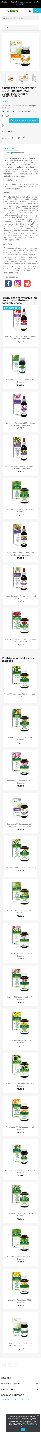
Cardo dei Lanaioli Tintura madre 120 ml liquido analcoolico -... (20, 597)
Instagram (16, 1365)
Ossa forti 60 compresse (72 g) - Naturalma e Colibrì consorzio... (20, 1344)
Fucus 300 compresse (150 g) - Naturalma (20, 694)
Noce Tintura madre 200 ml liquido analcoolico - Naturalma (20, 554)
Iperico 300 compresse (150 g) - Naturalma (20, 1301)
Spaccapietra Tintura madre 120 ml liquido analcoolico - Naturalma (20, 467)
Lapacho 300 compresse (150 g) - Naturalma (20, 782)
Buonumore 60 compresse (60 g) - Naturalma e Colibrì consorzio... (20, 825)
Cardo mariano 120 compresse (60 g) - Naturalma (20, 1171)
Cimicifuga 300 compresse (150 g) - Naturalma (21, 1214)
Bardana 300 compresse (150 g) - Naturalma (20, 998)
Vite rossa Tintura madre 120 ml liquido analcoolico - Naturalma (20, 337)
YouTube (10, 1365)
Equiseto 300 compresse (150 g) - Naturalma (20, 911)
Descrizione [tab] (10, 148)
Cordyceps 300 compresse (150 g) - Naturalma (20, 1128)
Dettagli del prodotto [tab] (15, 152)
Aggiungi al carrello (24, 120)
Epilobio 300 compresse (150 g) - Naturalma (20, 955)
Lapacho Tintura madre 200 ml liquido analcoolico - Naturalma (20, 424)
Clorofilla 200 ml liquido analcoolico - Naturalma (20, 381)
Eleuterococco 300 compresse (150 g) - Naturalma (20, 1085)
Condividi (12, 137)
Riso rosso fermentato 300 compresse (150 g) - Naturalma (20, 640)
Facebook (4, 1365)
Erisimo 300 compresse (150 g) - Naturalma (20, 1041)
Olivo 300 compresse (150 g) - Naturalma (20, 867)
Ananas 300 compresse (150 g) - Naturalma (20, 738)
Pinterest (24, 137)
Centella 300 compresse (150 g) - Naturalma (20, 510)
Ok (23, 1429)
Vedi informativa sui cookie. (28, 1425)
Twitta (18, 137)
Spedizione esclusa (20, 106)
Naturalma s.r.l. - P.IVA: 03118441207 (16, 1399)
